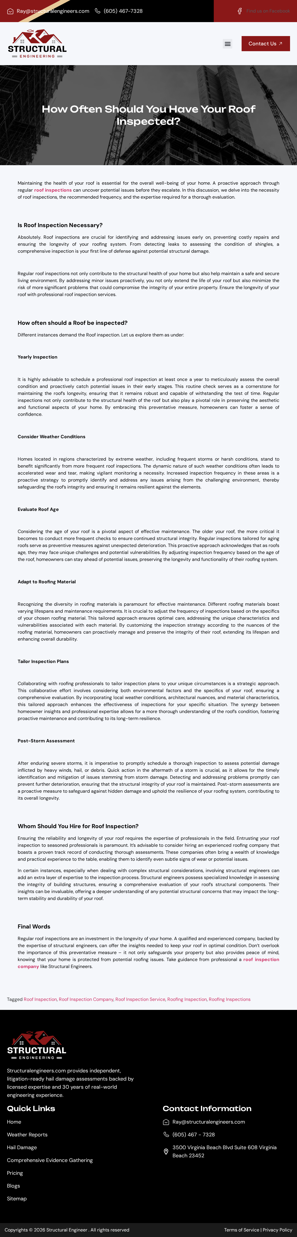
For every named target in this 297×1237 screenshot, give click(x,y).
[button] (227, 44)
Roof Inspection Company (86, 999)
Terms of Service (241, 1230)
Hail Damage (22, 1147)
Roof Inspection (40, 999)
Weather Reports (27, 1134)
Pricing (15, 1173)
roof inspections (53, 190)
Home (14, 1121)
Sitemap (17, 1198)
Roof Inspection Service (140, 999)
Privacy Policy (277, 1230)
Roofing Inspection (187, 999)
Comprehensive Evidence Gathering (50, 1160)
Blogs (13, 1185)
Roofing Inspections (230, 999)
